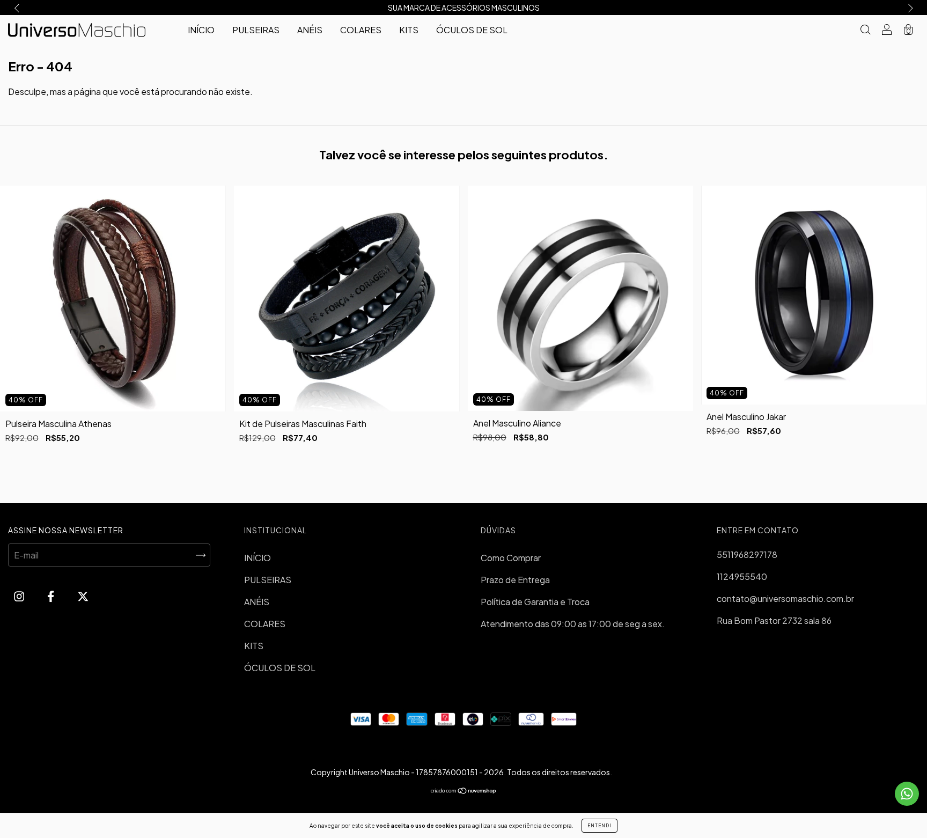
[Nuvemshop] (463, 791)
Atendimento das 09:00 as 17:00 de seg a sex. (573, 623)
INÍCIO (201, 29)
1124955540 (742, 576)
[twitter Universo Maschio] (83, 595)
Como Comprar (511, 557)
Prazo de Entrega (515, 579)
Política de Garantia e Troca (535, 601)
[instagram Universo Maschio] (20, 595)
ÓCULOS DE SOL (471, 29)
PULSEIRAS (255, 29)
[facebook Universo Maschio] (51, 595)
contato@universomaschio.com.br (785, 598)
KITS (408, 29)
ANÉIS (309, 29)
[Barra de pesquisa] (865, 30)
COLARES (360, 29)
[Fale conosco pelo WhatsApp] (907, 794)
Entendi (599, 825)
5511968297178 (747, 554)
